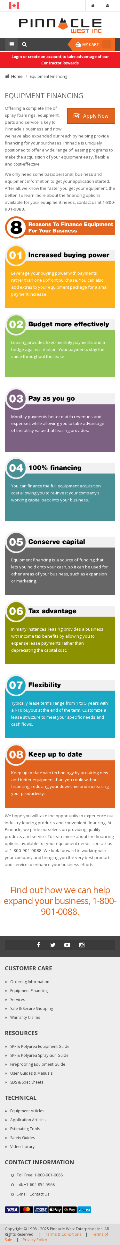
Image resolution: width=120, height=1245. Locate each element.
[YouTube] (67, 945)
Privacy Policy (35, 1239)
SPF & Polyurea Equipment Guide (39, 1046)
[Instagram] (81, 945)
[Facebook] (38, 945)
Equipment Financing (29, 990)
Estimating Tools (25, 1128)
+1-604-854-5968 (39, 1184)
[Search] (24, 44)
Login (93, 5)
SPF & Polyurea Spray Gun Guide (39, 1055)
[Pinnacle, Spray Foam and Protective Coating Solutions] (60, 24)
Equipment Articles (27, 1111)
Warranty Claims (25, 1017)
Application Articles (27, 1120)
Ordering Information (29, 981)
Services (17, 999)
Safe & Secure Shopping (31, 1008)
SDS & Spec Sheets (26, 1082)
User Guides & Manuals (31, 1073)
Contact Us (39, 1194)
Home (17, 76)
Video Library (22, 1146)
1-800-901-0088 (26, 850)
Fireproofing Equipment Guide (37, 1064)
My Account (107, 5)
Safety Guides (22, 1137)
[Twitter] (53, 945)
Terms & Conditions (63, 1234)
